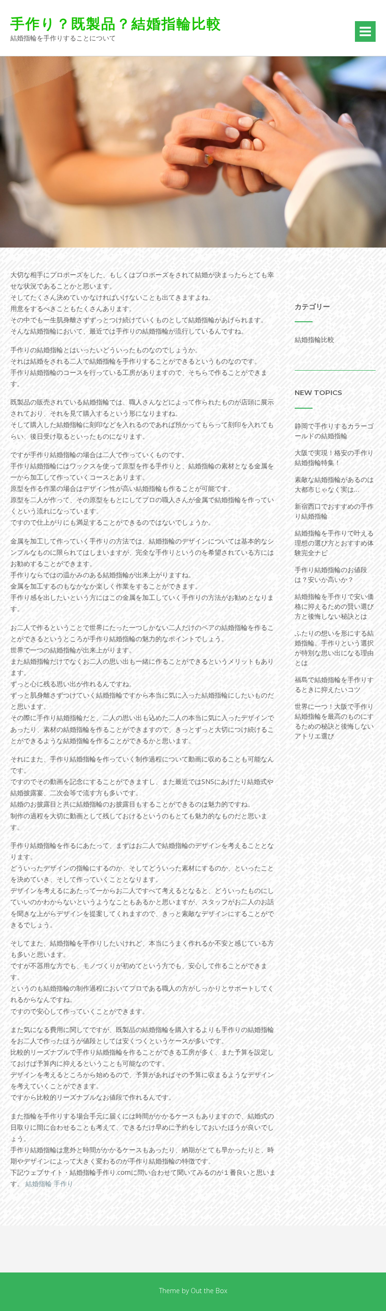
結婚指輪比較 (314, 339)
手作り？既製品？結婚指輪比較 (116, 23)
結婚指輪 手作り (49, 1183)
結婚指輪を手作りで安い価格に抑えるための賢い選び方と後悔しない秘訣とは (334, 606)
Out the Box (209, 1290)
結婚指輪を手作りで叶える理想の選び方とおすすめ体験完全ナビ (334, 542)
